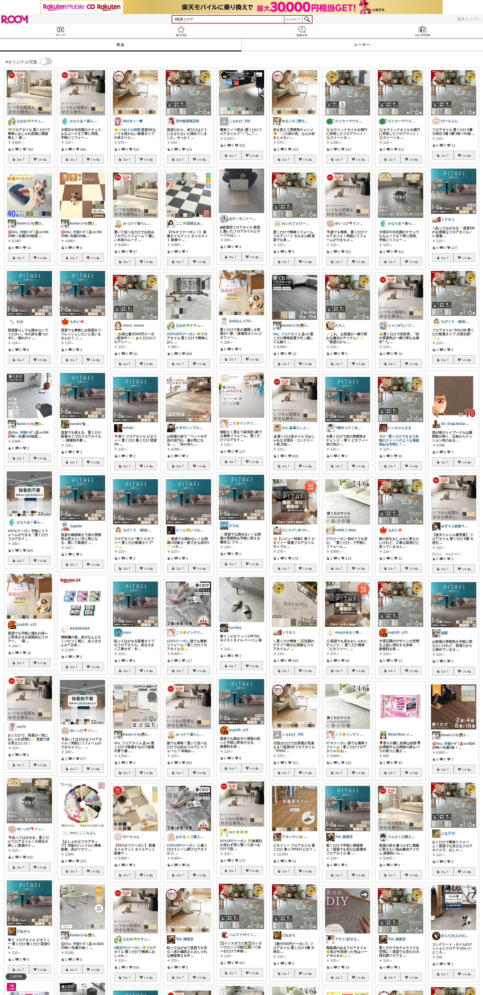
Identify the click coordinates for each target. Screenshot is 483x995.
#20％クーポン (19, 531)
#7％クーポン (336, 743)
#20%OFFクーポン (181, 334)
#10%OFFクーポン (181, 845)
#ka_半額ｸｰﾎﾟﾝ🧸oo (27, 232)
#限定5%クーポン (127, 948)
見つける (181, 31)
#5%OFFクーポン (233, 841)
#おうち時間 (131, 130)
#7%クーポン (336, 539)
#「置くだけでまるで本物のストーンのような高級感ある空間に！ (399, 440)
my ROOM (422, 31)
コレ (19, 159)
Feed (60, 31)
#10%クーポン (178, 641)
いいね (42, 159)
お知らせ (302, 31)
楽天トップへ (469, 19)
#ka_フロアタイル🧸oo (132, 743)
